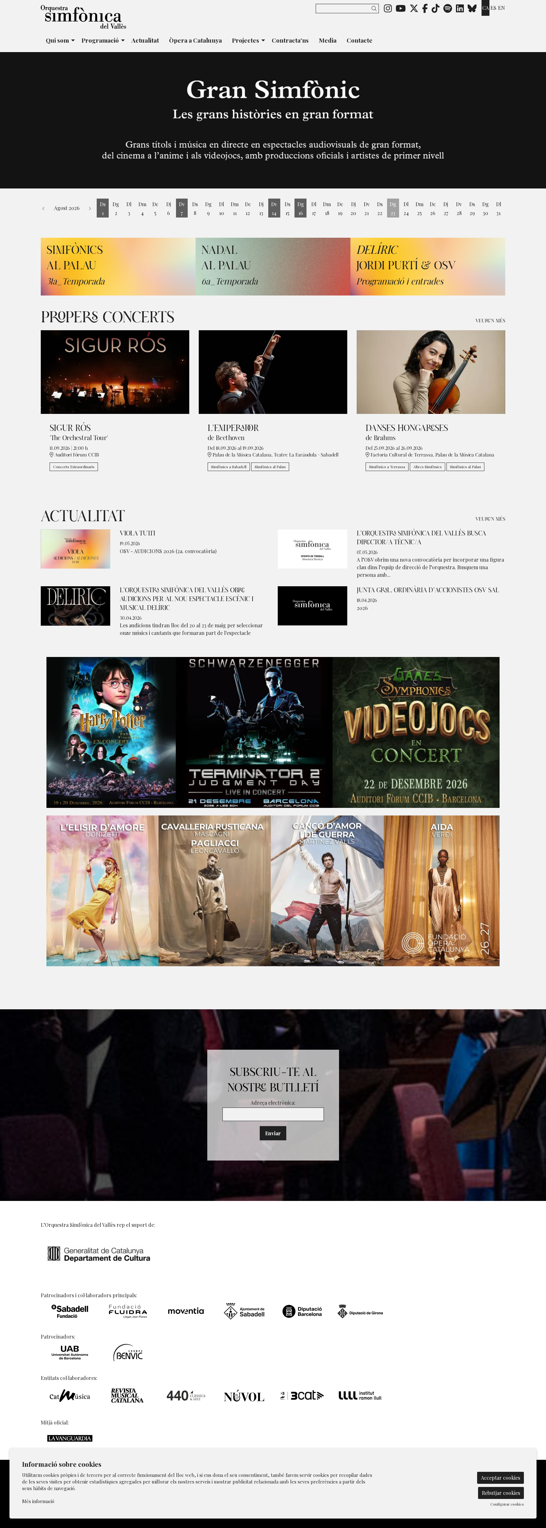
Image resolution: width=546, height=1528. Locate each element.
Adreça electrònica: (273, 1102)
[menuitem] (388, 8)
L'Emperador (233, 428)
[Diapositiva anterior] (8, 120)
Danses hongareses (407, 428)
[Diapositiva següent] (537, 120)
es (493, 7)
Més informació (38, 1501)
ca (485, 7)
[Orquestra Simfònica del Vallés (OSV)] (115, 19)
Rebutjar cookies (501, 1492)
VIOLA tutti (137, 533)
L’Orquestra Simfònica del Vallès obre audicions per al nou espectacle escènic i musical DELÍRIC (186, 599)
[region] (273, 120)
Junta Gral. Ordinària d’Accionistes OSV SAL (428, 590)
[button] (375, 8)
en (501, 7)
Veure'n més (490, 321)
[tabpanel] (273, 120)
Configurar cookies (507, 1504)
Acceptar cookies (500, 1477)
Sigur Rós (70, 428)
